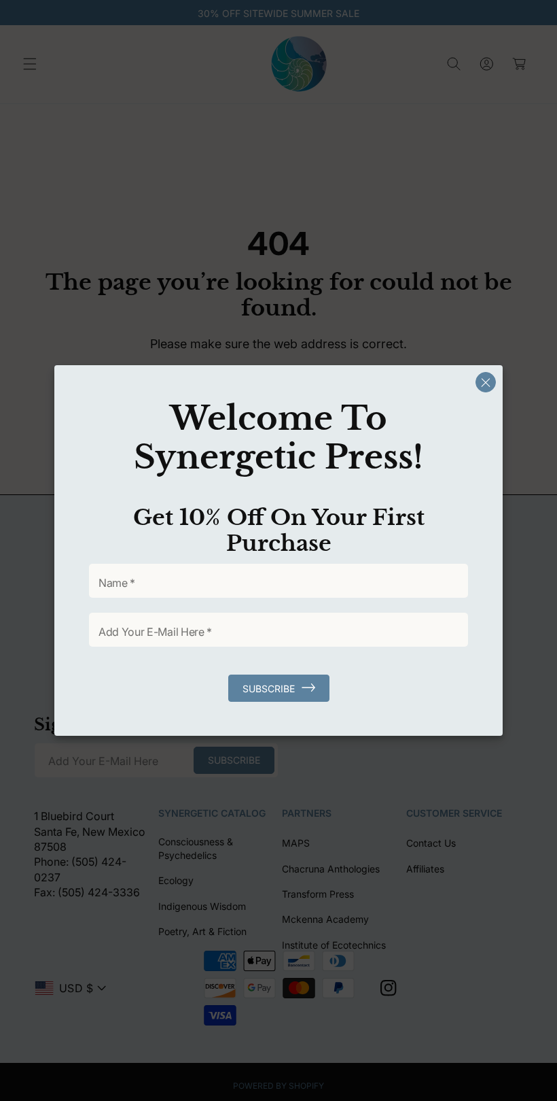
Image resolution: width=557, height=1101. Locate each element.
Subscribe (268, 688)
